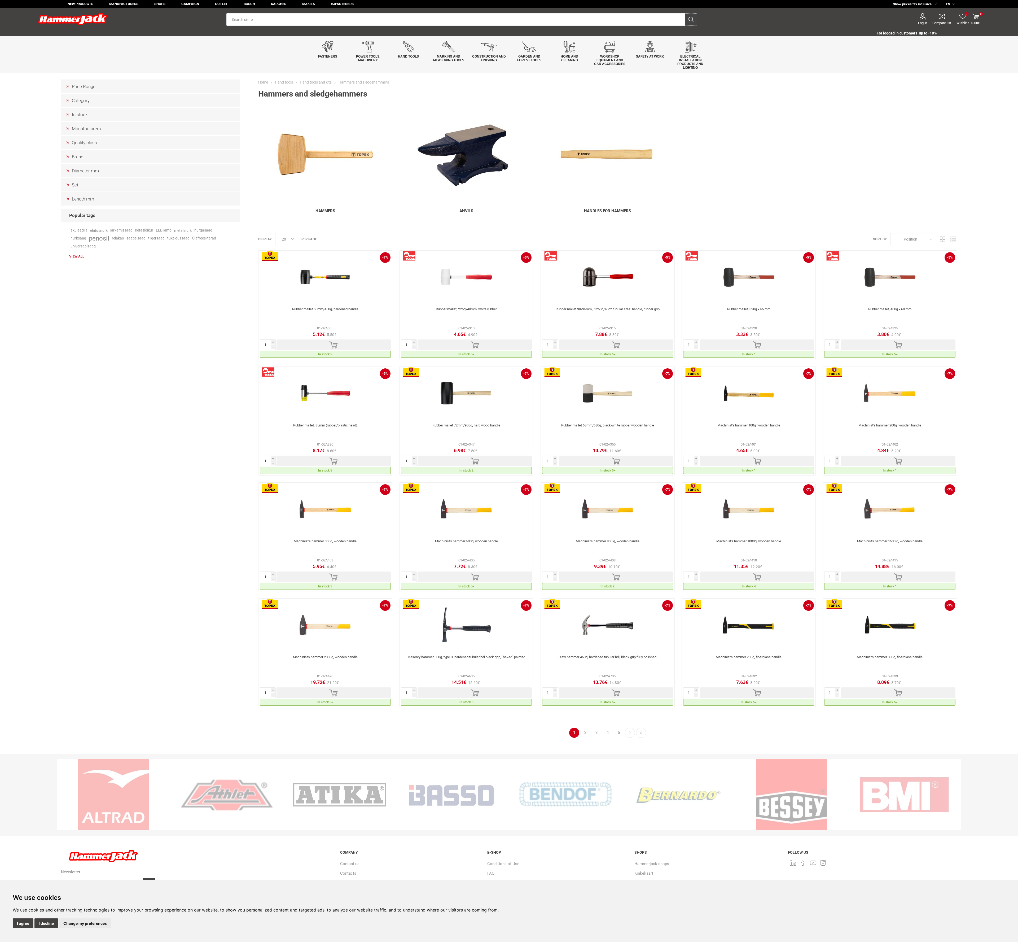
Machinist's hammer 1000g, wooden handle (748, 541)
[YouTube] (813, 862)
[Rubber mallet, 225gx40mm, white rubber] (466, 277)
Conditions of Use (503, 863)
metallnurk (183, 230)
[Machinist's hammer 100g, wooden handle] (748, 393)
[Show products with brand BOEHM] (904, 794)
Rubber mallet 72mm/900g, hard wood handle (466, 425)
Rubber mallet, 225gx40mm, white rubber (466, 309)
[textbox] (455, 19)
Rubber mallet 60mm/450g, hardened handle (325, 309)
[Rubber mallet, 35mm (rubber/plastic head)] (325, 393)
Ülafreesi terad (204, 238)
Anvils (466, 210)
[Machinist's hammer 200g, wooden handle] (889, 393)
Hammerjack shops (651, 863)
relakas (118, 238)
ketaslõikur (144, 230)
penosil (99, 238)
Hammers (325, 210)
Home (263, 82)
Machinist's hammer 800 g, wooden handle (607, 541)
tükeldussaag (178, 238)
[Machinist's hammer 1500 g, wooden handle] (889, 509)
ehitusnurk (99, 230)
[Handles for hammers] (608, 154)
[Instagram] (823, 862)
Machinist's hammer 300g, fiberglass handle (890, 657)
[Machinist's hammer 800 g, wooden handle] (607, 509)
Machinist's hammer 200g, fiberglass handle (749, 657)
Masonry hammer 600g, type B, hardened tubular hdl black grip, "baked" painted (466, 657)
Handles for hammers (607, 210)
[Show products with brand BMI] (791, 794)
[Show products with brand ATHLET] (114, 794)
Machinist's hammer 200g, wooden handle (889, 425)
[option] (113, 794)
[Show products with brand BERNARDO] (565, 794)
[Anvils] (466, 154)
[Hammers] (325, 154)
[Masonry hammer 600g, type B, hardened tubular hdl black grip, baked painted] (466, 625)
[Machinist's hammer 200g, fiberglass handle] (748, 625)
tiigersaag (156, 238)
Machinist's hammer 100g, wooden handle (748, 425)
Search (691, 19)
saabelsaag (136, 238)
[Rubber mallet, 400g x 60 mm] (889, 277)
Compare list (941, 23)
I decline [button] (46, 923)
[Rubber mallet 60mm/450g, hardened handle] (325, 277)
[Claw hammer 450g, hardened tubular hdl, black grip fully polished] (607, 625)
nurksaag (78, 238)
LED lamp (164, 230)
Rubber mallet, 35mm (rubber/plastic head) (325, 425)
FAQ (490, 873)
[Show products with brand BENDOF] (452, 794)
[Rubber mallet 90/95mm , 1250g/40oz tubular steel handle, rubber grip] (607, 277)
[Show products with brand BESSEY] (678, 794)
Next (630, 733)
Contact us (349, 863)
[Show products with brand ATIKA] (226, 794)
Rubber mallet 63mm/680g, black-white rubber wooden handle (607, 425)
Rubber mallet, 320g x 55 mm (748, 309)
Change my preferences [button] (85, 923)
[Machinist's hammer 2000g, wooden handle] (325, 625)
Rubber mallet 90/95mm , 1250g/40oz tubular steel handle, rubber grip (608, 309)
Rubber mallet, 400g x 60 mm (889, 309)
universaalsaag (83, 246)
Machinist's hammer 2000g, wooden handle (325, 657)
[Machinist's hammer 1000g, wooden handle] (748, 509)
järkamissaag (121, 230)
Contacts (348, 873)
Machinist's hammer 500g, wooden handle (466, 541)
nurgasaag (203, 230)
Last (641, 733)
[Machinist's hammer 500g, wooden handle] (466, 509)
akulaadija (79, 230)
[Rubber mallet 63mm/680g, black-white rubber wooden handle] (607, 393)
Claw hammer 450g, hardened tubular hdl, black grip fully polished (607, 657)
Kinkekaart (643, 873)
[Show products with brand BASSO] (339, 794)
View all (76, 256)
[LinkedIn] (793, 862)
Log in (922, 23)
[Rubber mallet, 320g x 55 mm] (748, 277)
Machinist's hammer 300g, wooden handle (325, 541)
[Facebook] (803, 862)
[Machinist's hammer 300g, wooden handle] (325, 509)
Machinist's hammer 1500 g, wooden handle (890, 541)
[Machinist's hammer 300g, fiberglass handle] (889, 625)
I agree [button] (23, 923)
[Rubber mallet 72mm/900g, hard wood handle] (466, 393)
